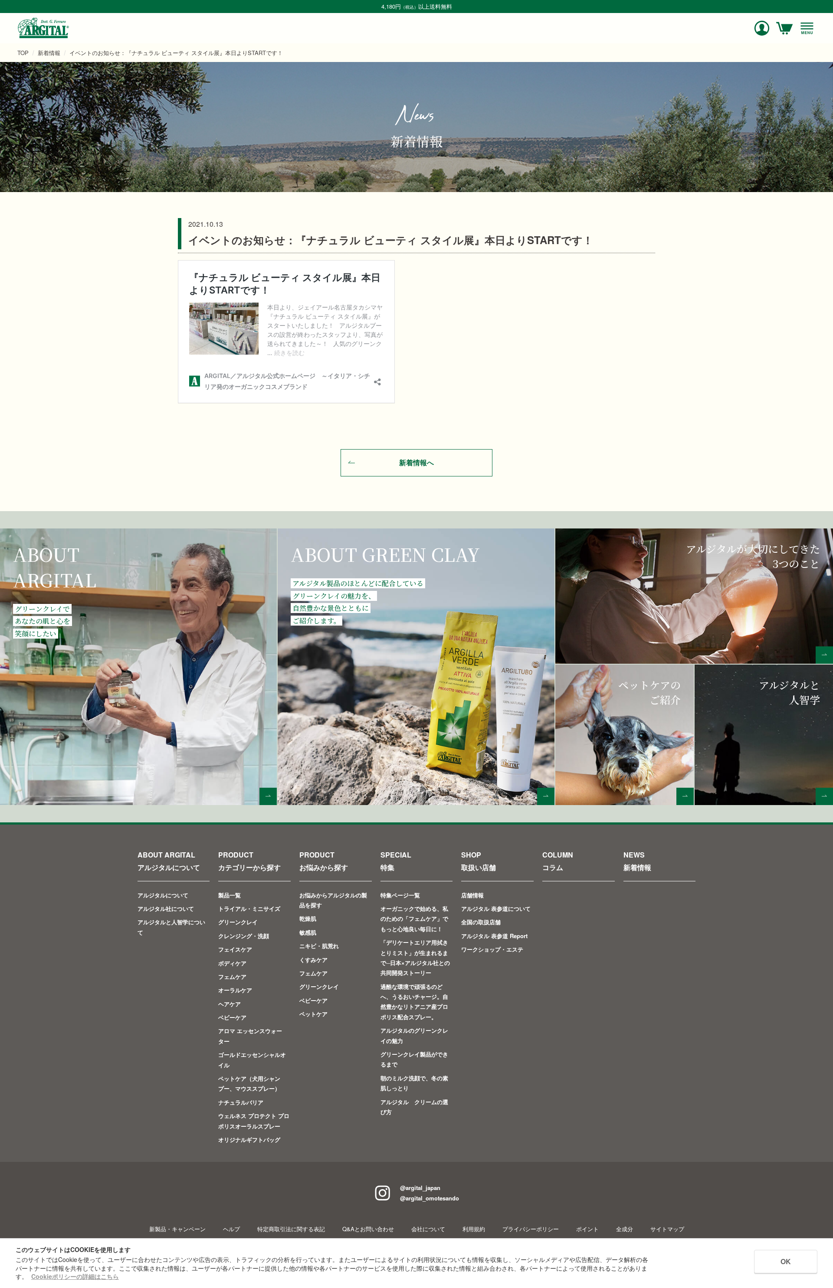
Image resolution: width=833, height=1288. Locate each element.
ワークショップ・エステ (492, 949)
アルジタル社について (166, 908)
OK (786, 1261)
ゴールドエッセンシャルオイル (252, 1059)
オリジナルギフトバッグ (249, 1139)
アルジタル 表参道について (496, 908)
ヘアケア (229, 1004)
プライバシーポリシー (530, 1229)
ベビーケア (232, 1017)
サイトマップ (667, 1229)
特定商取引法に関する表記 (291, 1229)
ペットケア (313, 1014)
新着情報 (49, 53)
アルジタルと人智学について (171, 927)
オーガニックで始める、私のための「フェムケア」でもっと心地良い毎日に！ (414, 918)
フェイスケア (235, 949)
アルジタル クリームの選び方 (414, 1107)
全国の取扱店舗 (481, 922)
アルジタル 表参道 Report (494, 936)
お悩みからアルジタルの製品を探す (333, 900)
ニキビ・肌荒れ (319, 946)
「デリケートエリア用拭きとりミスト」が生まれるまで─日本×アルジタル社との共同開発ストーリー (415, 957)
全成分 (624, 1229)
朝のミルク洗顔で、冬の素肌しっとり (414, 1083)
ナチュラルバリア (240, 1102)
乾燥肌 (307, 918)
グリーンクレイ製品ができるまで (414, 1059)
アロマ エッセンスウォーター (250, 1036)
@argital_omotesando (429, 1198)
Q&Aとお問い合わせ (368, 1229)
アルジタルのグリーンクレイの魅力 (414, 1035)
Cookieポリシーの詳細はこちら (75, 1276)
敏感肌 (307, 932)
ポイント (587, 1229)
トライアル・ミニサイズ (249, 908)
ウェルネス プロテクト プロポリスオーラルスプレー (253, 1121)
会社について (428, 1229)
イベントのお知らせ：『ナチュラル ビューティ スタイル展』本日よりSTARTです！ (176, 53)
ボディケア (232, 963)
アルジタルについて (163, 895)
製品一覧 (229, 895)
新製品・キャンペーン (177, 1229)
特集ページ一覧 (400, 895)
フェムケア (232, 976)
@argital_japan (420, 1188)
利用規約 (473, 1229)
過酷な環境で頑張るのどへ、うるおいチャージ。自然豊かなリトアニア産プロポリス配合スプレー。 (414, 1001)
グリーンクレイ (238, 922)
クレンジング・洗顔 (243, 936)
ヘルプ (231, 1229)
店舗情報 (472, 895)
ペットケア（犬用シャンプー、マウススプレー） (249, 1083)
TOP (23, 53)
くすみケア (313, 959)
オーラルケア (235, 990)
